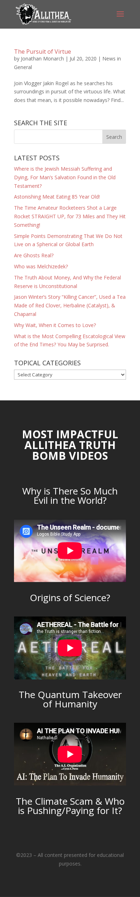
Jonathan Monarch (42, 58)
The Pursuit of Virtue (42, 51)
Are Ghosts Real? (33, 255)
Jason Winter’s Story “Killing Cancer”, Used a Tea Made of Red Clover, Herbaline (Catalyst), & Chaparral (70, 305)
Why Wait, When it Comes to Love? (55, 325)
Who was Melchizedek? (41, 266)
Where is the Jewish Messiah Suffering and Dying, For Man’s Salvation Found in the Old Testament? (65, 177)
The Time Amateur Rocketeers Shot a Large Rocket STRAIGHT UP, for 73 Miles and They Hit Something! (70, 216)
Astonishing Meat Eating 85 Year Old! (57, 196)
